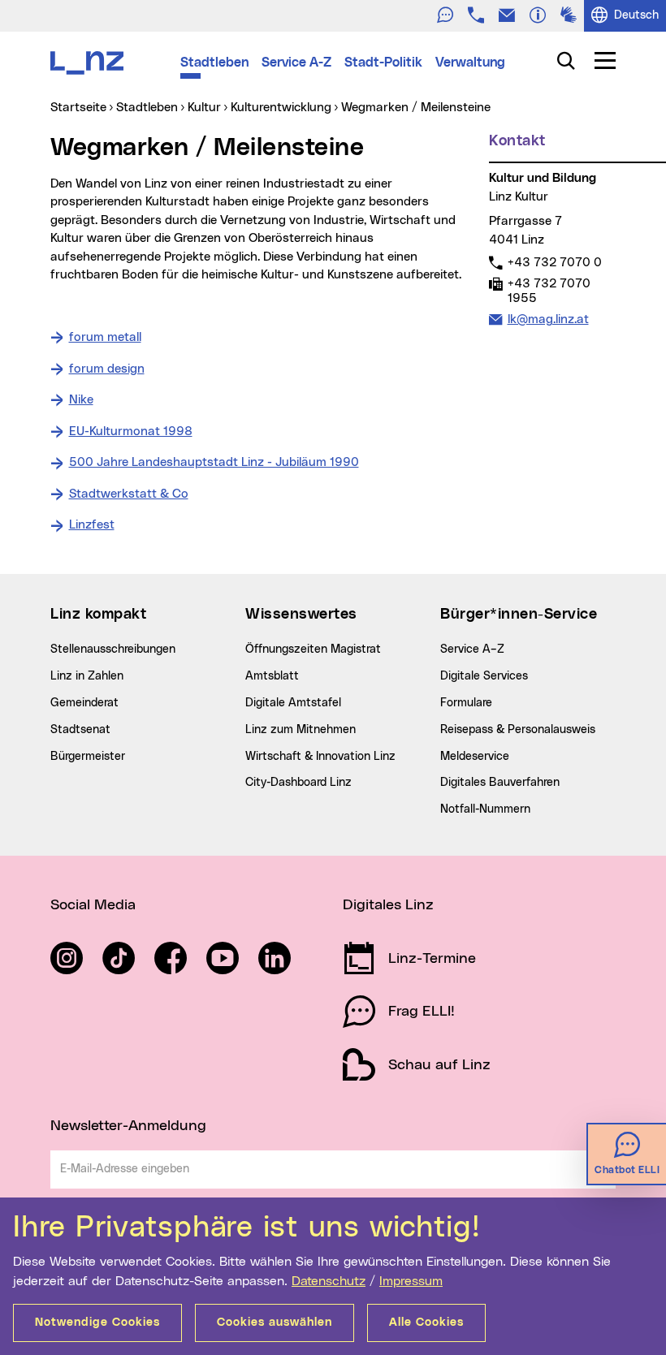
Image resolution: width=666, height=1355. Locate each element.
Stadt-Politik (383, 62)
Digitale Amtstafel (293, 703)
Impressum (411, 1281)
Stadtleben (214, 62)
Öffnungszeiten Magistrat (313, 649)
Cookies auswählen (274, 1322)
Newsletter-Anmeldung (128, 1126)
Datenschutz (328, 1281)
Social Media (93, 905)
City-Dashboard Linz (298, 782)
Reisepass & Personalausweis (517, 730)
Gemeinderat (84, 703)
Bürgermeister (87, 756)
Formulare (466, 703)
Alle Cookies (426, 1322)
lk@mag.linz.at (548, 319)
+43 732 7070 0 (554, 262)
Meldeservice (474, 756)
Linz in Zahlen (86, 676)
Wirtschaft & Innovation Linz (320, 756)
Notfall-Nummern (485, 809)
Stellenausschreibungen (112, 649)
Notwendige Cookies (97, 1322)
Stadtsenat (80, 730)
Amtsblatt (272, 676)
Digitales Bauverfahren (500, 782)
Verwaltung (470, 62)
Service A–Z (472, 649)
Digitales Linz (388, 905)
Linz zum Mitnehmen (300, 730)
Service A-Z (296, 62)
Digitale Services (484, 676)
